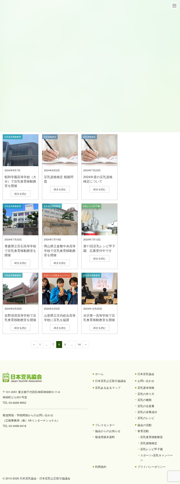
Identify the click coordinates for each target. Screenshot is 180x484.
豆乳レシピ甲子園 (91, 206)
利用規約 (100, 467)
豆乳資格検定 (50, 136)
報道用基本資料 (105, 437)
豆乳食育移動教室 (12, 136)
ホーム (99, 374)
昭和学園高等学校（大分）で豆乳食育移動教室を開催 (20, 181)
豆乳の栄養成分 (147, 412)
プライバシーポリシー (151, 467)
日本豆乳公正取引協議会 (110, 381)
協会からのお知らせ (107, 431)
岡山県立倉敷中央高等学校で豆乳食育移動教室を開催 (60, 250)
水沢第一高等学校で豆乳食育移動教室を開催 (99, 317)
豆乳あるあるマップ (107, 388)
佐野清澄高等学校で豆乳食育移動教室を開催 (20, 317)
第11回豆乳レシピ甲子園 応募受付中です (99, 248)
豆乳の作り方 (145, 394)
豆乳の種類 (144, 400)
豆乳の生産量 (145, 406)
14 (79, 345)
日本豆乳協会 (145, 374)
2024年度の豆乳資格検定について (97, 178)
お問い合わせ (145, 381)
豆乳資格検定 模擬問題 (58, 178)
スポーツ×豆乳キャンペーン (57, 275)
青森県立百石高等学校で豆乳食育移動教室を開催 (20, 250)
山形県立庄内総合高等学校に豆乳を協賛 (60, 317)
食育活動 (143, 431)
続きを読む (20, 193)
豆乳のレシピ (145, 418)
